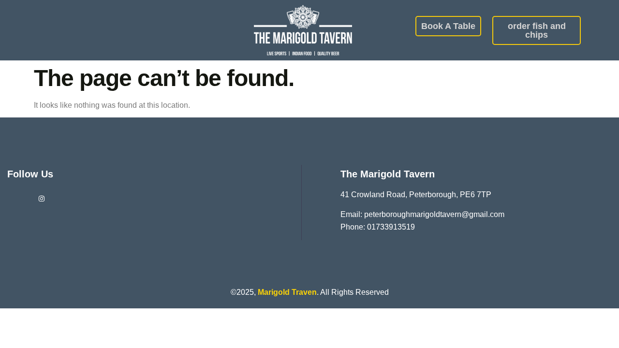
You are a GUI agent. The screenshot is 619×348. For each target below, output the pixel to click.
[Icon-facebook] (17, 198)
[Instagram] (41, 198)
